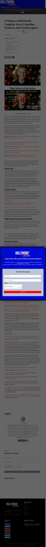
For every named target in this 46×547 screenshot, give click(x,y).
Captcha (6, 283)
